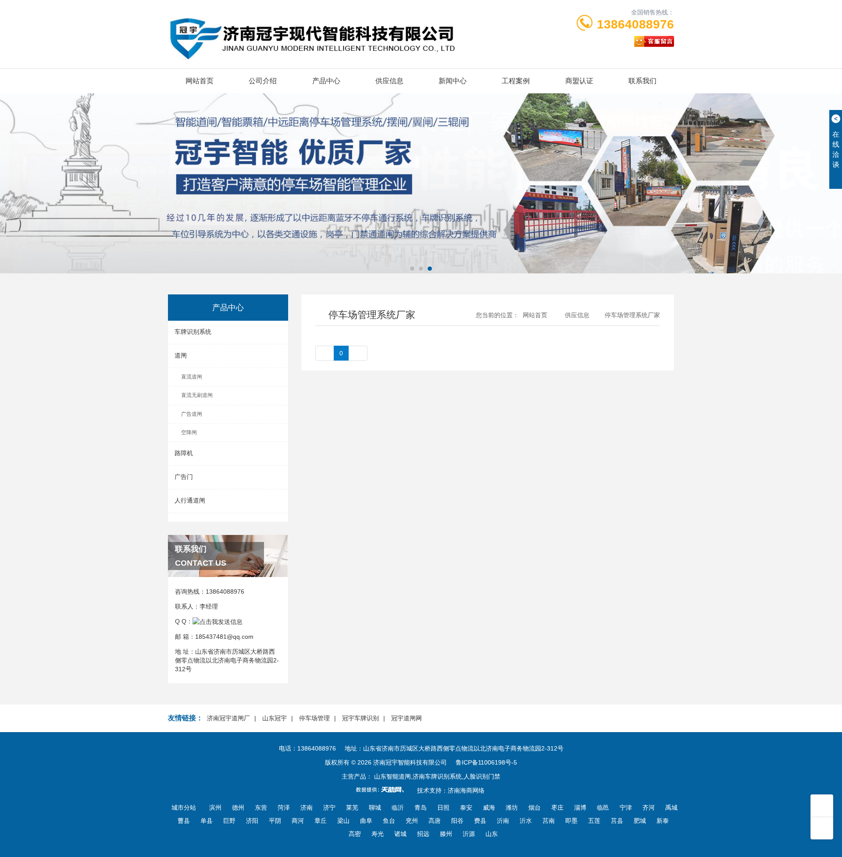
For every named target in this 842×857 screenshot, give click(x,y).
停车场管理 (314, 718)
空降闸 (189, 432)
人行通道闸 (190, 500)
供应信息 (389, 81)
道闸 (181, 355)
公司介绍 (263, 81)
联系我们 (642, 81)
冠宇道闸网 (406, 718)
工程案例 (516, 81)
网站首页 (200, 81)
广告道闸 (191, 414)
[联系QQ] (218, 621)
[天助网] (382, 789)
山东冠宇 (274, 718)
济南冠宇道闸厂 (228, 718)
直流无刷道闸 (197, 395)
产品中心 (326, 81)
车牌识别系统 (193, 331)
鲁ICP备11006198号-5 (486, 762)
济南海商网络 (466, 790)
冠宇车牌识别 (360, 718)
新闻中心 (453, 81)
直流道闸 (191, 377)
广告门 (184, 476)
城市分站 (183, 807)
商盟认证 (579, 81)
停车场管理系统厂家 (632, 315)
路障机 (184, 453)
